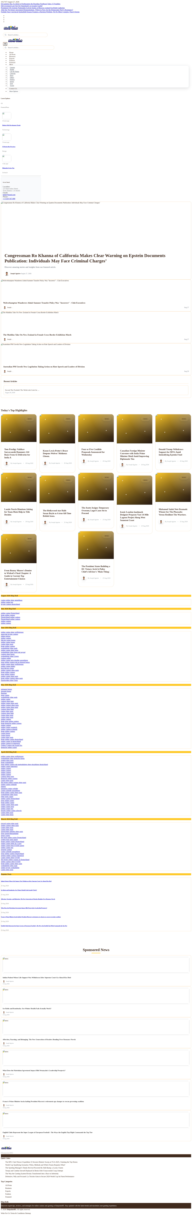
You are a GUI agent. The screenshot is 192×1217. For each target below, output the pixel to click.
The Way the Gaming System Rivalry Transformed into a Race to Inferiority (32, 1174)
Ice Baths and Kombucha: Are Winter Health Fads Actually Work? (19, 890)
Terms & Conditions (17, 1213)
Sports (12, 81)
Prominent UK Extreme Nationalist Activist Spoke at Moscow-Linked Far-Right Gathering (33, 8)
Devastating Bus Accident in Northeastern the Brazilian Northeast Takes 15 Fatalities (30, 4)
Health (12, 69)
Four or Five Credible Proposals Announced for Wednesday (93, 452)
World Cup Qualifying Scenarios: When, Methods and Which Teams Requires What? (35, 1165)
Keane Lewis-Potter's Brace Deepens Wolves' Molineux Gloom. (55, 453)
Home (11, 52)
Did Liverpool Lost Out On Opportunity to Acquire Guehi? (22, 6)
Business (12, 56)
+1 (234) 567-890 (9, 199)
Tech (11, 83)
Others (12, 77)
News (11, 75)
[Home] (11, 32)
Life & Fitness (14, 71)
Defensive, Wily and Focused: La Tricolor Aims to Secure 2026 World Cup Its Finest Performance (39, 1176)
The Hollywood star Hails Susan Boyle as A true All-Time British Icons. (57, 513)
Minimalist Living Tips (8, 168)
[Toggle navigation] (5, 43)
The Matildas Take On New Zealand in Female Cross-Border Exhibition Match (37, 335)
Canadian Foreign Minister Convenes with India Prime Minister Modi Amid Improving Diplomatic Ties (134, 455)
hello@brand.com (9, 195)
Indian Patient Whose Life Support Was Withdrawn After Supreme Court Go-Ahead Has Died (26, 881)
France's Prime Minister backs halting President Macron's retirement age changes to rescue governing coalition (31, 917)
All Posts (12, 54)
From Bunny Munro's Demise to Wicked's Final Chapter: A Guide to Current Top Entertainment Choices (18, 574)
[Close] (2, 103)
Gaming (12, 67)
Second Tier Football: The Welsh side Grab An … (22, 390)
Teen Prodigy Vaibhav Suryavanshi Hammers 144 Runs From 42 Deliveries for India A (17, 453)
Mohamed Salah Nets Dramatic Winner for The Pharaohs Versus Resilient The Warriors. (173, 512)
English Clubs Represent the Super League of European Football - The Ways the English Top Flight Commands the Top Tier (34, 925)
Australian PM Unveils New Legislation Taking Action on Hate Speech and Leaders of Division (44, 367)
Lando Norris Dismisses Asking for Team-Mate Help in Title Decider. (18, 512)
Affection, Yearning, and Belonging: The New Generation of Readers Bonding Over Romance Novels (28, 899)
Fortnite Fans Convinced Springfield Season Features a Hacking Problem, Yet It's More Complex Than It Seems (40, 12)
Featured (12, 62)
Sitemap (28, 1213)
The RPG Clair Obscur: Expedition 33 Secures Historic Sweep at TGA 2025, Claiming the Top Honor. (41, 1162)
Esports (11, 58)
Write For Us (5, 1213)
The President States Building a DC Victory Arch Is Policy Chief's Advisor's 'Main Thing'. (96, 569)
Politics (12, 79)
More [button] (11, 64)
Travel (12, 85)
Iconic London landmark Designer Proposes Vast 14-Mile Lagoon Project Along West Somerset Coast (134, 516)
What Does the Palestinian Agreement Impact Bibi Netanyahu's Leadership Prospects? (24, 908)
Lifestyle (12, 73)
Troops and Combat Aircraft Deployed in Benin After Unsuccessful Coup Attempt (34, 1171)
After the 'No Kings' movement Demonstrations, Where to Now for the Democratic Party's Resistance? (37, 10)
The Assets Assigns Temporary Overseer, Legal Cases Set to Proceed (95, 510)
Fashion (12, 60)
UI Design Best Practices (8, 146)
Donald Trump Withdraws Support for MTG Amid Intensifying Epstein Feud (171, 452)
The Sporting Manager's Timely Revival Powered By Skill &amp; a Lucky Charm (34, 1168)
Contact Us (13, 88)
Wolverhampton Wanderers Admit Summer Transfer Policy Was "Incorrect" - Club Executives (44, 303)
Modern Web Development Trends (11, 125)
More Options (13, 91)
